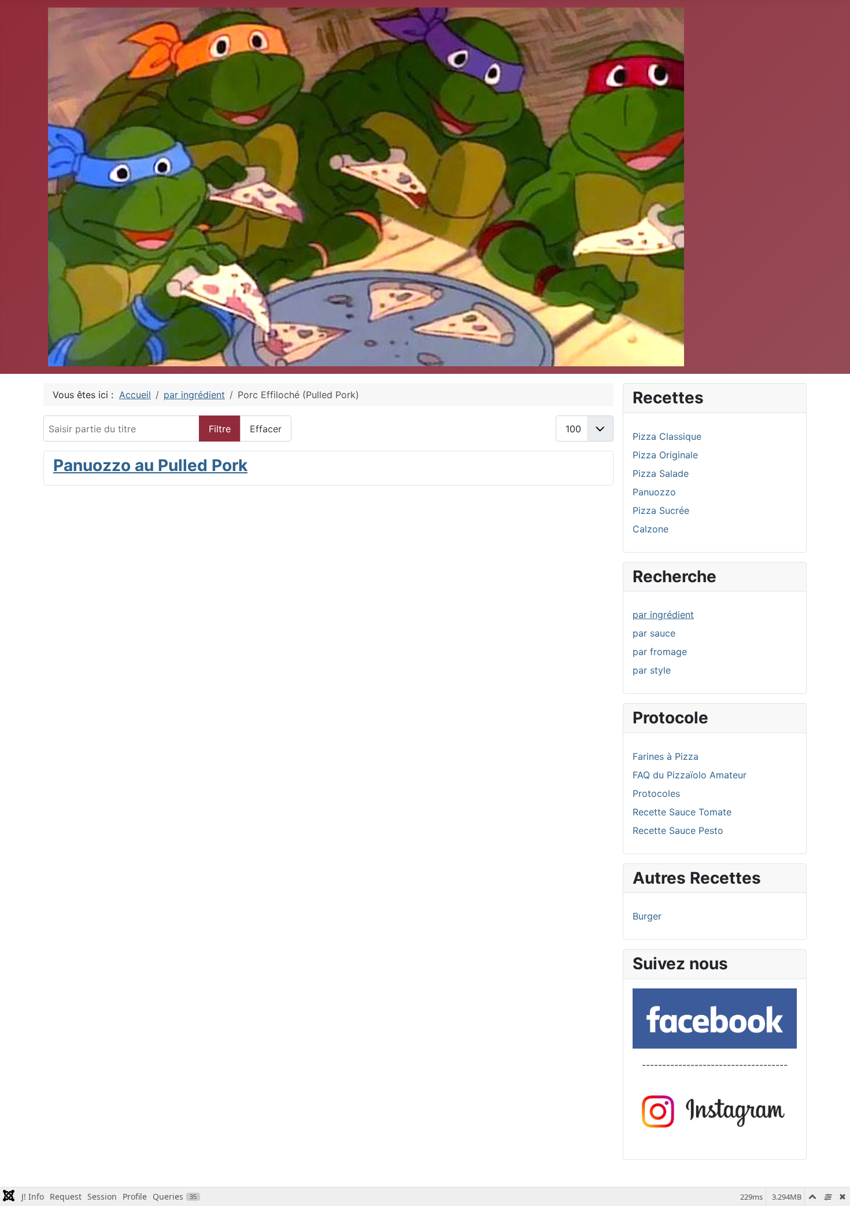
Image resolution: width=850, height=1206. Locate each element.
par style (652, 670)
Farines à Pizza (666, 756)
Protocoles (656, 793)
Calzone (650, 529)
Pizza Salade (661, 473)
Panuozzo (654, 492)
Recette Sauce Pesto (678, 830)
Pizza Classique (667, 436)
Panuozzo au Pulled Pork (150, 465)
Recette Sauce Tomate (682, 812)
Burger (647, 916)
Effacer (266, 429)
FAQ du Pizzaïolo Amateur (689, 775)
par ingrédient (663, 614)
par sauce (654, 633)
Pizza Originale (665, 455)
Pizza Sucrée (661, 510)
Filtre (220, 429)
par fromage (660, 651)
